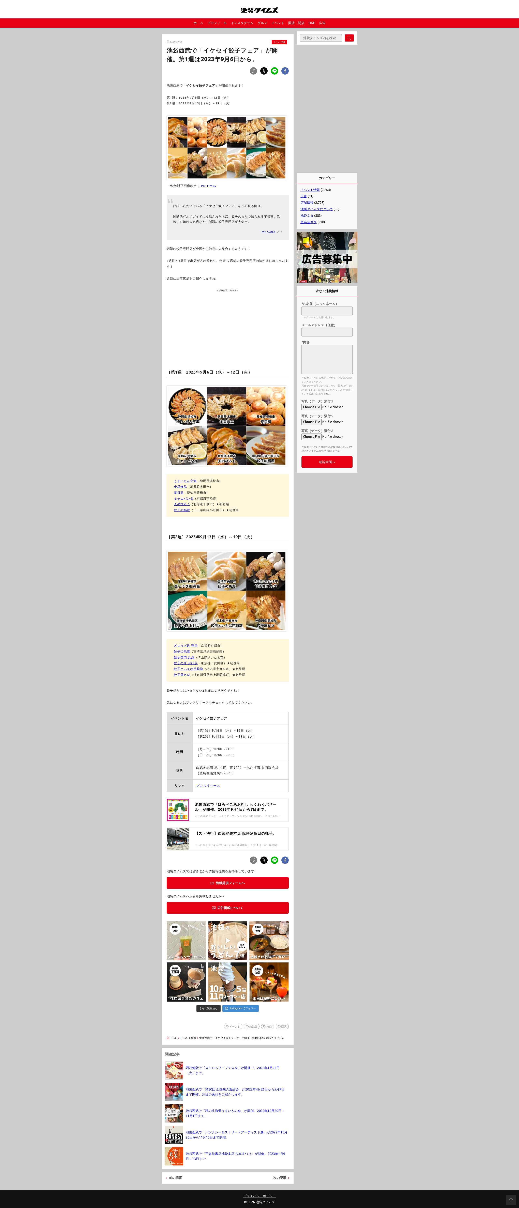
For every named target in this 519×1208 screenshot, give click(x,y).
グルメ (262, 23)
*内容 (305, 342)
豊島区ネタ (308, 222)
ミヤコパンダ (183, 498)
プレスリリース (208, 785)
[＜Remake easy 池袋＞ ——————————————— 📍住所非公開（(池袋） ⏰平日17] (269, 982)
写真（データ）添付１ (317, 401)
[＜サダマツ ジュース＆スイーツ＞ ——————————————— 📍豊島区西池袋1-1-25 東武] (186, 940)
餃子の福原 (182, 510)
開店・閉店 (296, 23)
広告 (322, 23)
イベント (277, 23)
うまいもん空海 (185, 481)
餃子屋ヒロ (182, 674)
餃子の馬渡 (182, 651)
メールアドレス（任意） (319, 325)
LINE (312, 23)
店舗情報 (306, 202)
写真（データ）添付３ (317, 431)
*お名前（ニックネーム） (320, 303)
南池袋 (253, 1026)
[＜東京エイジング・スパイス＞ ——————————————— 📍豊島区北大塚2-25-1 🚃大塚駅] (269, 940)
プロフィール (217, 23)
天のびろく (182, 504)
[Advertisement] (228, 324)
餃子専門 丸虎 (184, 657)
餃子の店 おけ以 (186, 663)
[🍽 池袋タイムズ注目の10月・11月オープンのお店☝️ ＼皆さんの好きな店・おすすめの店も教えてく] (227, 982)
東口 (269, 1026)
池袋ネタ (306, 215)
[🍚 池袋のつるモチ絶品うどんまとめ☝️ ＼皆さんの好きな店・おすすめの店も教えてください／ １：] (227, 940)
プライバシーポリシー (259, 1196)
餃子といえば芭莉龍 (188, 669)
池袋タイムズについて (316, 209)
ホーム (198, 23)
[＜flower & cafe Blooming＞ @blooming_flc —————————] (186, 982)
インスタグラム (242, 23)
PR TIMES (208, 185)
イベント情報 (279, 42)
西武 (283, 1026)
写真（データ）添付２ (317, 416)
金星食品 (180, 486)
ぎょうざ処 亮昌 (186, 645)
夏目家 (179, 492)
